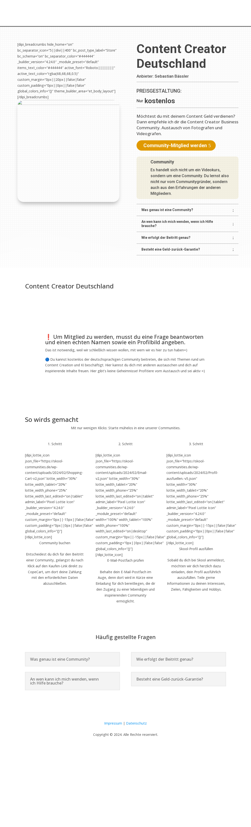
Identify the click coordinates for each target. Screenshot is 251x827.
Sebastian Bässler (172, 76)
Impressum (113, 723)
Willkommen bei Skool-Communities (105, 12)
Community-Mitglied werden (175, 145)
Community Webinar (159, 12)
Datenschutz (136, 723)
